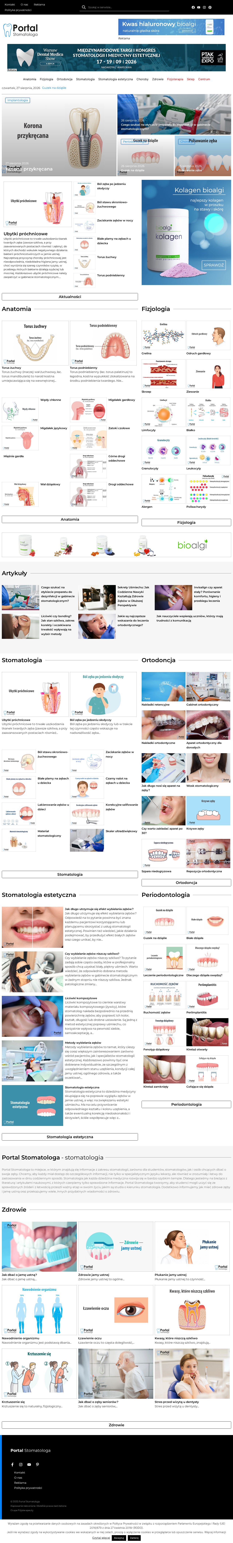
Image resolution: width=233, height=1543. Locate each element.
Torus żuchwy (106, 257)
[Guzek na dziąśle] (145, 155)
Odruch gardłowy (198, 353)
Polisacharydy (196, 506)
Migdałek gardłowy (121, 400)
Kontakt (10, 4)
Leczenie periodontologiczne (163, 975)
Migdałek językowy (53, 428)
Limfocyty (149, 430)
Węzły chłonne (50, 400)
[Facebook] (193, 7)
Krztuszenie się (13, 1402)
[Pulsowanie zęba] (203, 155)
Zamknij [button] (134, 1537)
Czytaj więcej (101, 1538)
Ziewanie (192, 391)
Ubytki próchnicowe (26, 233)
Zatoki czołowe (119, 428)
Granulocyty (150, 468)
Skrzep (146, 391)
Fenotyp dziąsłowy (156, 1049)
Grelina (146, 353)
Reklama (39, 4)
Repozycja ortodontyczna (204, 871)
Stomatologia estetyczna (82, 1087)
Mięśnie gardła (14, 456)
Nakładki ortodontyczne (158, 743)
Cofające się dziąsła (199, 1086)
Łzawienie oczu (90, 1338)
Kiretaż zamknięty (155, 1086)
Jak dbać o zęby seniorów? (98, 1402)
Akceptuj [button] (119, 1537)
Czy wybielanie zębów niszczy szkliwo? (92, 953)
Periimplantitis (196, 1012)
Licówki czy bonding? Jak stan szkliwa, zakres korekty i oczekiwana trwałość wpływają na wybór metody (57, 625)
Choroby (186, 141)
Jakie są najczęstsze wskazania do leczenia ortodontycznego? (133, 620)
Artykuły (129, 100)
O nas (24, 4)
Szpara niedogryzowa (156, 871)
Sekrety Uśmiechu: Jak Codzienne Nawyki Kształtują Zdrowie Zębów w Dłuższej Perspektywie (133, 596)
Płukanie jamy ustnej (171, 1275)
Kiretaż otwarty (197, 1049)
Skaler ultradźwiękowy (121, 831)
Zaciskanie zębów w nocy (115, 220)
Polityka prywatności (18, 10)
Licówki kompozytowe (81, 998)
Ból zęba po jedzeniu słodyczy (90, 720)
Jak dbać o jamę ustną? (19, 1275)
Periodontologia (134, 141)
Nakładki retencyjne (155, 704)
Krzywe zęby (195, 828)
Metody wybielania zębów (83, 1042)
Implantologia (17, 100)
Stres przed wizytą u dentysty (177, 1402)
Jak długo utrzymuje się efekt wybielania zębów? (99, 909)
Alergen (147, 506)
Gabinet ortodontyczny (202, 704)
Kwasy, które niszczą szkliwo (176, 1338)
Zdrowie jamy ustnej (93, 1275)
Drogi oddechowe (120, 484)
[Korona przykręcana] (59, 135)
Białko (190, 430)
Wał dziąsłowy (50, 484)
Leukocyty (193, 468)
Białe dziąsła (194, 938)
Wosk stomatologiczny (202, 785)
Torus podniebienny (111, 275)
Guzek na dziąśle (155, 938)
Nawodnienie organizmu (20, 1338)
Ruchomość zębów (156, 1012)
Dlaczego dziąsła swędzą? (204, 975)
